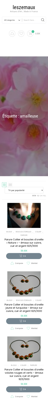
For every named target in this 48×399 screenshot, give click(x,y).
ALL (44, 195)
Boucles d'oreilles (23, 232)
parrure (24, 235)
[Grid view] (4, 184)
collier (38, 232)
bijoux (9, 232)
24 (41, 195)
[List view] (10, 184)
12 (38, 195)
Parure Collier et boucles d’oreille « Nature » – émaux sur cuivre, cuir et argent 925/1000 (24, 243)
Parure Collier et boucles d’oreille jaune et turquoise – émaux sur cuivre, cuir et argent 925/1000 (24, 308)
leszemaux (24, 7)
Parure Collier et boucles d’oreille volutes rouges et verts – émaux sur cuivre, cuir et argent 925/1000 (24, 374)
